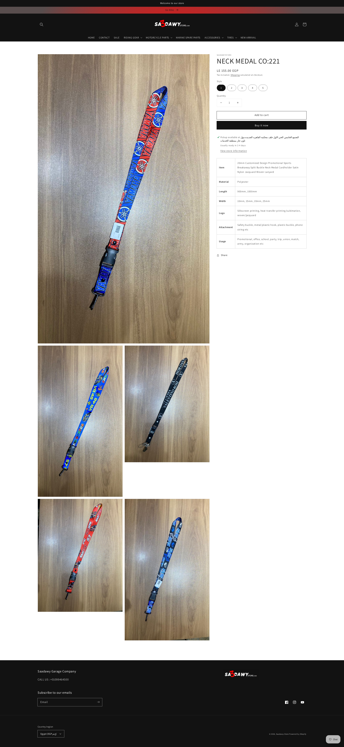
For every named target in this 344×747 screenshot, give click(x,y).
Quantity (221, 95)
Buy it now (261, 125)
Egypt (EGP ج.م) (48, 733)
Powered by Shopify (297, 734)
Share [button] (224, 255)
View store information (233, 150)
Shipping (235, 75)
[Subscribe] (98, 702)
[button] (42, 24)
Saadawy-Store (282, 734)
